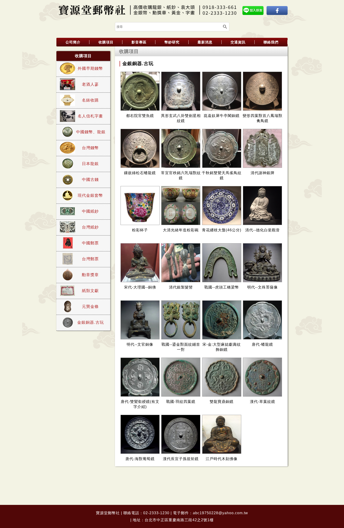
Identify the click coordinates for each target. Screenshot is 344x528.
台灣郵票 (90, 259)
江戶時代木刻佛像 (222, 459)
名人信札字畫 (90, 116)
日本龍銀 (90, 164)
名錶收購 (90, 100)
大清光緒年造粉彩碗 (181, 230)
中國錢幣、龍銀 (91, 132)
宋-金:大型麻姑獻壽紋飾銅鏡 (221, 347)
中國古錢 (90, 179)
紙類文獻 (90, 291)
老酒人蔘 (90, 84)
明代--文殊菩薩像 (262, 287)
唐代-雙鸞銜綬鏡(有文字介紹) (140, 404)
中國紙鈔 (90, 211)
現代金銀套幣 (90, 195)
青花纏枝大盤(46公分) (221, 230)
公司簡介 (73, 42)
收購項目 (106, 42)
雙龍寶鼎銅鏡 (222, 402)
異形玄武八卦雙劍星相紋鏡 (181, 118)
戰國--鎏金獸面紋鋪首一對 (180, 347)
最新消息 (205, 42)
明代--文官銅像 (140, 344)
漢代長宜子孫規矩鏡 (181, 459)
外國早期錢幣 (90, 68)
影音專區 (139, 42)
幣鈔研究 (172, 42)
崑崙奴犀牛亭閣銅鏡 (222, 116)
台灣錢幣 (90, 148)
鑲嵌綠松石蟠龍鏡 (140, 173)
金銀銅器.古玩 (90, 322)
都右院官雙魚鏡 (140, 116)
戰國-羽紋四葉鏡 (180, 402)
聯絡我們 (270, 42)
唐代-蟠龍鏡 (262, 344)
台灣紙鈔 (90, 227)
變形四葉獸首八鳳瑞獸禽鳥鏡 (262, 118)
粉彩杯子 (140, 230)
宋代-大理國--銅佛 (140, 287)
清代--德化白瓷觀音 (262, 230)
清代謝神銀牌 (262, 173)
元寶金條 (90, 306)
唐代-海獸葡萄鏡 (140, 459)
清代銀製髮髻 (181, 287)
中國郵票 (90, 243)
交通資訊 (238, 42)
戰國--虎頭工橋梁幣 (221, 287)
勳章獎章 (90, 275)
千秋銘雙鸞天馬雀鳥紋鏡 (222, 175)
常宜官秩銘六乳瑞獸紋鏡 (181, 175)
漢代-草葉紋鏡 (262, 402)
